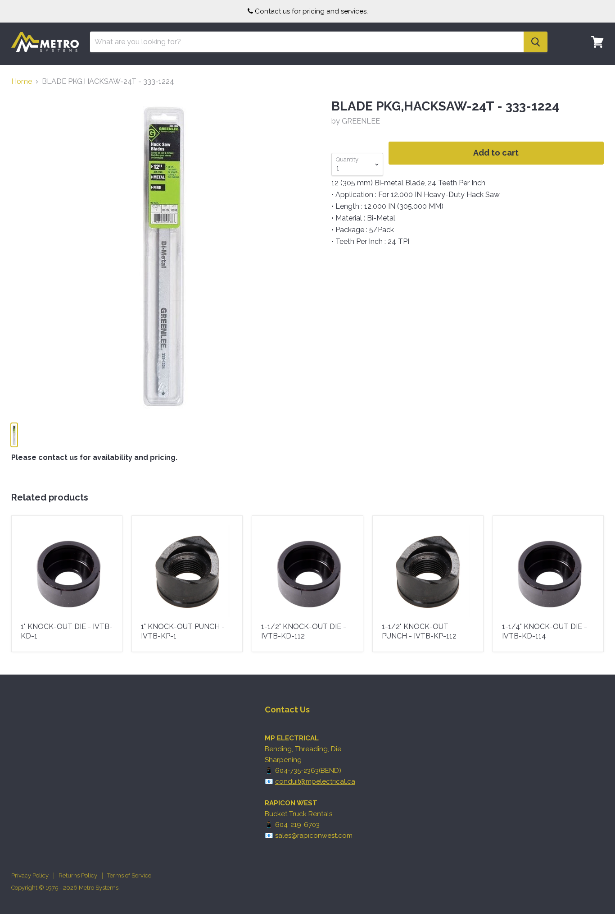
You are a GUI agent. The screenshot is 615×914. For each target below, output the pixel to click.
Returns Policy (78, 875)
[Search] (535, 42)
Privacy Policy (30, 875)
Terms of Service (129, 875)
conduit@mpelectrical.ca (315, 781)
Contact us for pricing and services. (311, 11)
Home (21, 82)
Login (592, 70)
